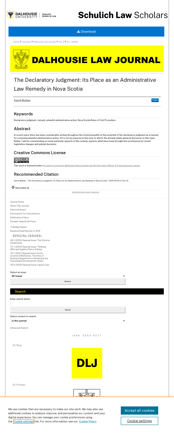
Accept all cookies (139, 410)
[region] (87, 415)
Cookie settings (23, 421)
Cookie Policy (88, 421)
